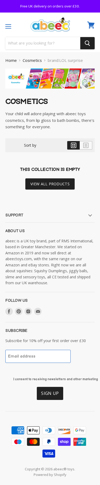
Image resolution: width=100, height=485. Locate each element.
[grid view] (73, 150)
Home (11, 65)
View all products (50, 188)
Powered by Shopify (50, 479)
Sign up (50, 398)
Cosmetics (32, 65)
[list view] (86, 150)
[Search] (87, 48)
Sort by (30, 150)
